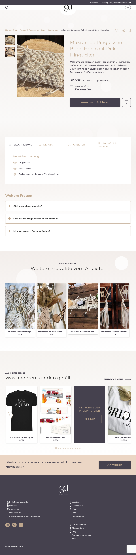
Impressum (14, 509)
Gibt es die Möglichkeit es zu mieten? (35, 218)
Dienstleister (77, 505)
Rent (74, 513)
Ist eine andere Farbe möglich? (31, 231)
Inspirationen (78, 516)
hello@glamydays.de (18, 502)
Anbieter (78, 144)
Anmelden (114, 464)
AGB (74, 539)
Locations (76, 502)
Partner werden (79, 524)
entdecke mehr (113, 379)
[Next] (126, 415)
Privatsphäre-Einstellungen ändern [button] (25, 516)
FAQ (74, 532)
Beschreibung (22, 144)
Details (48, 144)
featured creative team (82, 535)
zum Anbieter (99, 102)
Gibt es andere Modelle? (27, 206)
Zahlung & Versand (107, 145)
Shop (74, 509)
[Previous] (10, 415)
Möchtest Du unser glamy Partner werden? (109, 2)
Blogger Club (78, 528)
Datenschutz (15, 513)
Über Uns (13, 505)
